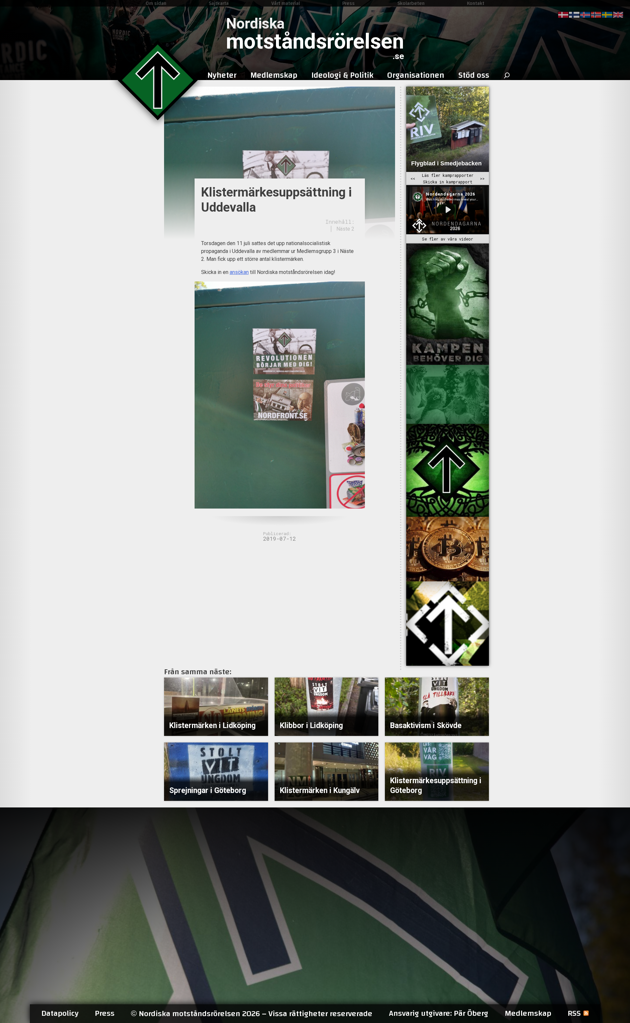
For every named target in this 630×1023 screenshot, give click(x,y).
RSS (574, 1013)
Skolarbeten (411, 3)
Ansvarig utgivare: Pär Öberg (438, 1013)
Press (348, 3)
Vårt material (285, 3)
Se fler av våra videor (447, 238)
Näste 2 (345, 229)
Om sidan (156, 3)
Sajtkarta (219, 3)
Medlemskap (528, 1013)
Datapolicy (59, 1013)
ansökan (239, 272)
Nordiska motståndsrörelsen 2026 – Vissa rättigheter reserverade (251, 1014)
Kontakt (475, 3)
